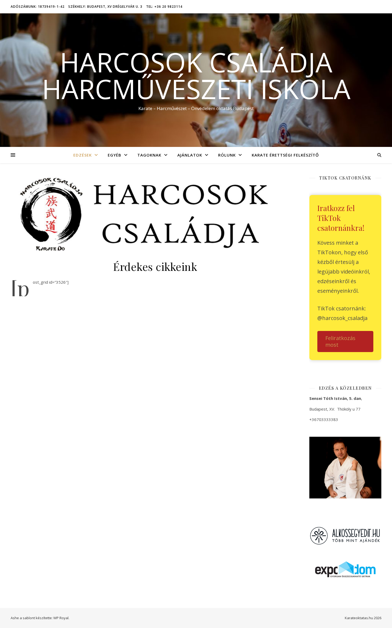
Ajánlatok (189, 155)
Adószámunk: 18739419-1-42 (38, 6)
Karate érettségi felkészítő (285, 155)
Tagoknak (149, 155)
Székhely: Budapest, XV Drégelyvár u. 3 (105, 6)
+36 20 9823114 (329, 431)
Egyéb (114, 155)
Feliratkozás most (340, 341)
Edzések (82, 155)
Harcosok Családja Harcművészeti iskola (196, 75)
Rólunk (227, 155)
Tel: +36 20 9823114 (164, 6)
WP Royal (61, 617)
